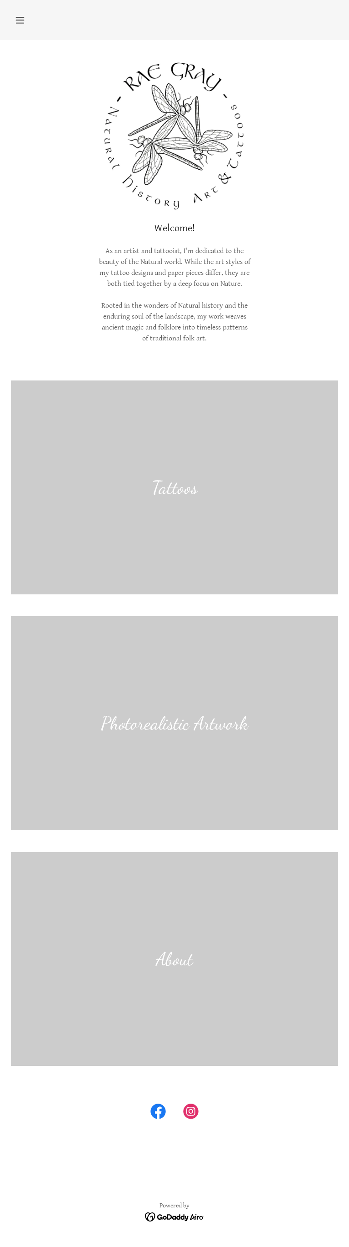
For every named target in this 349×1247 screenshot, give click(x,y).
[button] (20, 20)
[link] (158, 1113)
